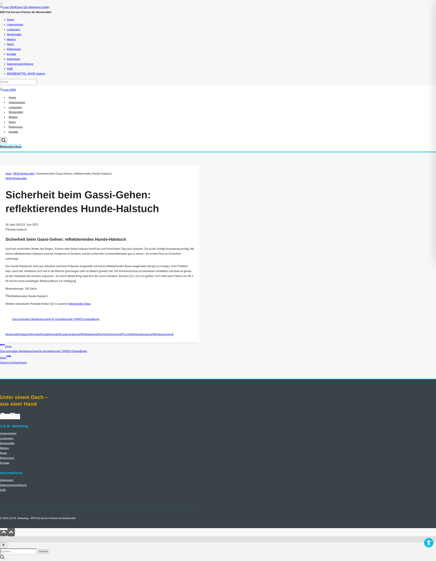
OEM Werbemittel (16, 178)
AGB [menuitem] (10, 68)
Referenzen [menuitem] (14, 49)
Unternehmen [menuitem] (15, 24)
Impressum (6, 480)
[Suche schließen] (3, 545)
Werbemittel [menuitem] (14, 34)
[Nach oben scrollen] (3, 533)
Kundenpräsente (69, 334)
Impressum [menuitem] (13, 59)
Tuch (125, 334)
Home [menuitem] (10, 19)
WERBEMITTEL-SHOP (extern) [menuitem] (26, 73)
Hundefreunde (48, 334)
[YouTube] (17, 416)
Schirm (103, 334)
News (12, 122)
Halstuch (23, 334)
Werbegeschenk (163, 334)
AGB (3, 490)
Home (12, 97)
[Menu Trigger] (1, 3)
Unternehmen (17, 102)
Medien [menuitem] (11, 39)
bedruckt (11, 334)
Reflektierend (89, 334)
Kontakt (13, 131)
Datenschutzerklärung (13, 485)
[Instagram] (12, 416)
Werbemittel (16, 112)
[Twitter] (7, 416)
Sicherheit (114, 334)
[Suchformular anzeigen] (3, 140)
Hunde (34, 334)
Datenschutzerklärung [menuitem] (20, 64)
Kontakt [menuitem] (11, 54)
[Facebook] (2, 416)
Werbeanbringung (140, 334)
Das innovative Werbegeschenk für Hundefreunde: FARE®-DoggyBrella (55, 319)
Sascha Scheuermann (13, 360)
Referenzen (16, 126)
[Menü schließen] (1, 539)
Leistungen (15, 107)
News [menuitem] (10, 44)
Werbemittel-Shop (10, 146)
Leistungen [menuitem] (13, 29)
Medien (13, 117)
